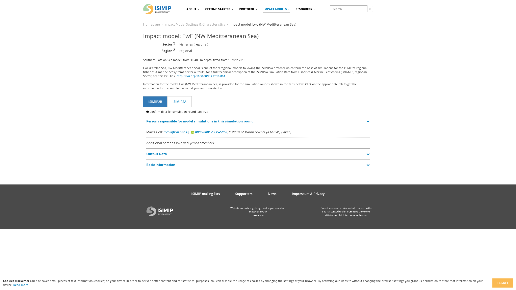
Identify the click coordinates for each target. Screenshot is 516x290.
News (272, 194)
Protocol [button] (247, 9)
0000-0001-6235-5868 (211, 132)
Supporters (244, 194)
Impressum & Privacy (308, 194)
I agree (503, 283)
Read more (20, 285)
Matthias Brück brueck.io (258, 213)
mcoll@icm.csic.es (176, 132)
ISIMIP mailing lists (205, 194)
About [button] (191, 9)
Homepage (151, 24)
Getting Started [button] (218, 9)
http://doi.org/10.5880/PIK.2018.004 (201, 76)
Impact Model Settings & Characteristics (194, 24)
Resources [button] (304, 9)
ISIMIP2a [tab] (179, 101)
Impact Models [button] (275, 9)
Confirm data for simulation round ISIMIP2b (179, 112)
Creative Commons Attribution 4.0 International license (348, 213)
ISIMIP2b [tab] (155, 101)
